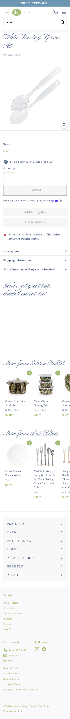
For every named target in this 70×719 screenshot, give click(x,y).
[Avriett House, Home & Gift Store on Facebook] (44, 649)
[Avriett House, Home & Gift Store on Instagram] (37, 649)
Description (11, 251)
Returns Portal (11, 668)
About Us (8, 608)
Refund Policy (11, 678)
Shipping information (17, 260)
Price (6, 144)
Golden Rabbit (11, 54)
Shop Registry (11, 602)
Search (7, 629)
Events (7, 624)
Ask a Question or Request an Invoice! (29, 269)
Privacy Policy (11, 673)
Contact (7, 618)
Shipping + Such (12, 613)
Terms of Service (12, 684)
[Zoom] (64, 124)
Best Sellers (44, 433)
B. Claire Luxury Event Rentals (20, 689)
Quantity (9, 168)
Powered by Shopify (14, 710)
